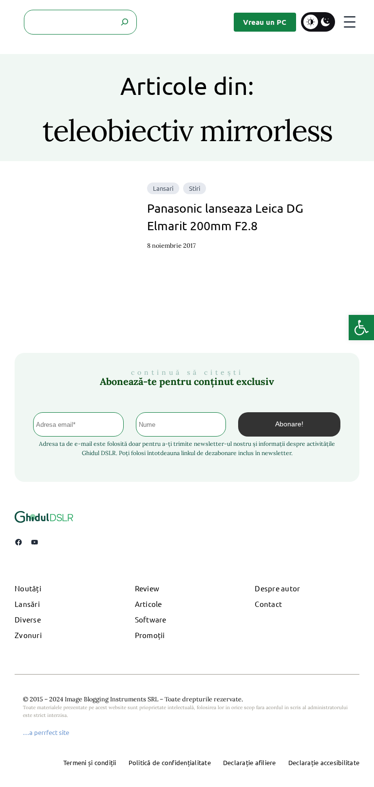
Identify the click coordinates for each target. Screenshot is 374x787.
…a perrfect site (46, 732)
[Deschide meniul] (349, 22)
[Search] (124, 22)
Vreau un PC (264, 22)
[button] (361, 327)
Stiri (194, 188)
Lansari (163, 188)
